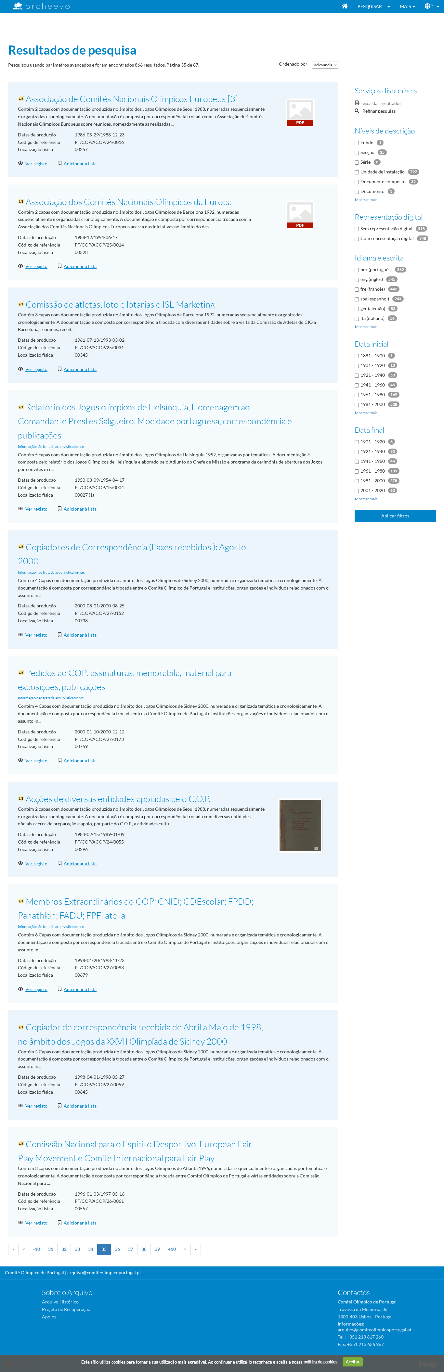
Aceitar (352, 1361)
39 (157, 1249)
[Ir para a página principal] (37, 6)
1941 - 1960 (372, 384)
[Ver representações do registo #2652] (300, 112)
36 (117, 1249)
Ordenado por (293, 64)
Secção (367, 152)
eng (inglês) (371, 279)
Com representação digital (387, 238)
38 (144, 1249)
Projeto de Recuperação (66, 1309)
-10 (36, 1249)
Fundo (366, 142)
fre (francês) (372, 289)
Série (365, 162)
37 (130, 1249)
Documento (372, 191)
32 (64, 1249)
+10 (172, 1249)
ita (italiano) (372, 318)
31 (50, 1249)
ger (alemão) (372, 308)
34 (90, 1249)
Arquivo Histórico (60, 1301)
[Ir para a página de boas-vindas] (345, 6)
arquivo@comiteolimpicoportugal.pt (104, 1272)
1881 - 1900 (372, 355)
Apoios (49, 1316)
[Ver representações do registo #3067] (300, 825)
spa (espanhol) (374, 298)
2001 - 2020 (372, 490)
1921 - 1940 (372, 375)
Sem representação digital (386, 228)
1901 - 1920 (372, 365)
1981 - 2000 (372, 404)
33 (77, 1249)
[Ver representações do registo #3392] (300, 215)
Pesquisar (370, 6)
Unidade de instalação (382, 171)
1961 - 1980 (372, 394)
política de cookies (320, 1361)
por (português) (376, 269)
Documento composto (383, 181)
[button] (391, 6)
